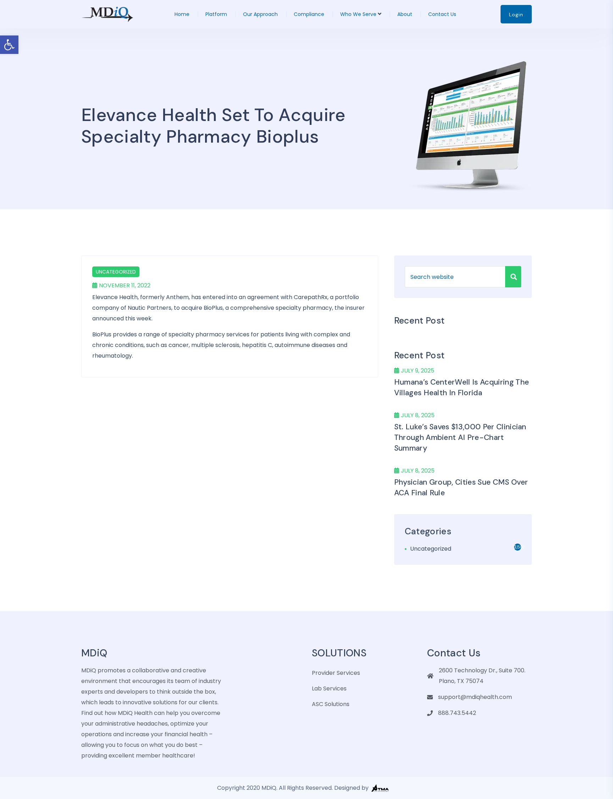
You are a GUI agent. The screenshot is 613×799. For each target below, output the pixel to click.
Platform (216, 14)
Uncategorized (116, 271)
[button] (9, 44)
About (404, 14)
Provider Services (336, 673)
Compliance (309, 14)
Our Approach (260, 14)
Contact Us (442, 14)
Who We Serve (358, 14)
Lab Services (329, 688)
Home (182, 14)
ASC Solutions (330, 704)
